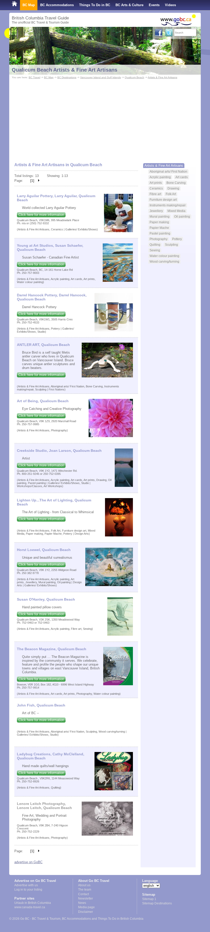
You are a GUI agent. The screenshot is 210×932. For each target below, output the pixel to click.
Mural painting (160, 216)
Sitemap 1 (149, 899)
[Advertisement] (105, 118)
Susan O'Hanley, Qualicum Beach (46, 599)
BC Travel (34, 77)
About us (84, 885)
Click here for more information (41, 215)
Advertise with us (26, 885)
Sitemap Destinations (157, 903)
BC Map (29, 5)
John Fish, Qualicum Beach (41, 705)
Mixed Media (176, 210)
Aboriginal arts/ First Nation (168, 171)
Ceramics (156, 188)
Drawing (173, 188)
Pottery (177, 239)
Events (154, 5)
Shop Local (21, 15)
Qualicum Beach (134, 77)
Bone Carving (176, 182)
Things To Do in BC (94, 5)
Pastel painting (160, 233)
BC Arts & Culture (129, 5)
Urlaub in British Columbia (32, 902)
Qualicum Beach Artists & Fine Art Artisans (64, 70)
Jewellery (156, 210)
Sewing (155, 250)
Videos (170, 5)
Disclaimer (85, 911)
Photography (158, 239)
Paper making (159, 222)
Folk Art (171, 194)
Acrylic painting (160, 177)
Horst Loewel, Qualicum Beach (44, 550)
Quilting (155, 244)
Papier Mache (159, 227)
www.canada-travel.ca (29, 907)
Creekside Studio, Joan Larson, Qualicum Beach (59, 450)
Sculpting (171, 244)
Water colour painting (164, 255)
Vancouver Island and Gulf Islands (100, 77)
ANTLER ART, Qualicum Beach (43, 345)
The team (84, 889)
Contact (83, 894)
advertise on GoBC (28, 862)
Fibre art (155, 194)
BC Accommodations (57, 5)
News (82, 902)
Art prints (156, 182)
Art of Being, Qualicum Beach (43, 401)
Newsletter (85, 898)
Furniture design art (163, 199)
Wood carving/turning (164, 261)
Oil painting (182, 216)
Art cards (181, 177)
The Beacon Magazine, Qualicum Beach (51, 649)
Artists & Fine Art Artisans (162, 77)
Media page (86, 907)
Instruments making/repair (168, 205)
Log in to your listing (28, 889)
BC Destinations (66, 77)
